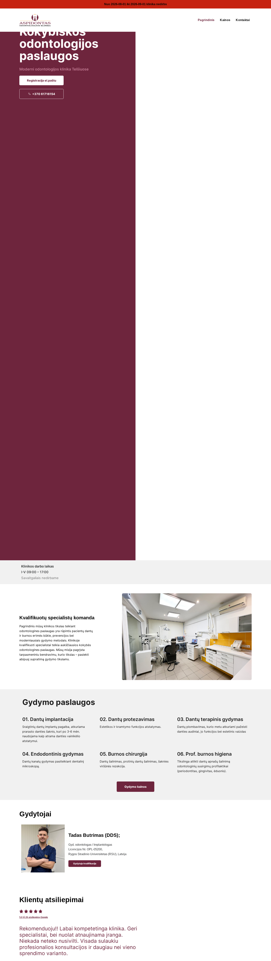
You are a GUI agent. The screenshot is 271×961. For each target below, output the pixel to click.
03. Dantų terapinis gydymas (210, 719)
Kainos (225, 20)
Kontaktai (243, 20)
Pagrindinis (206, 20)
